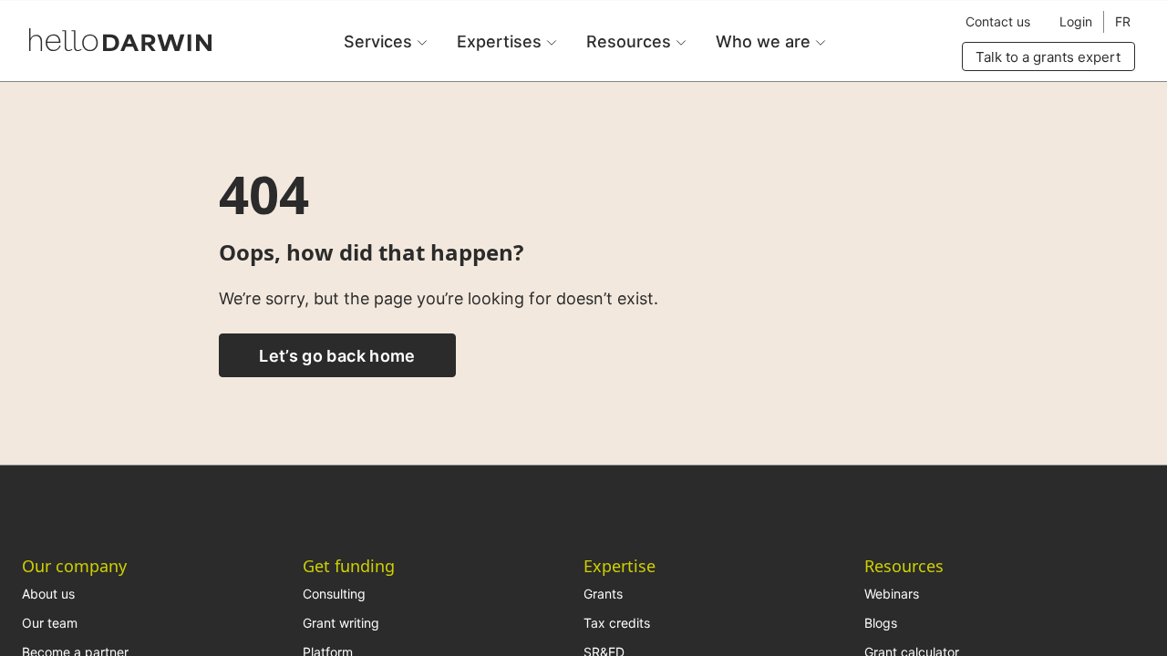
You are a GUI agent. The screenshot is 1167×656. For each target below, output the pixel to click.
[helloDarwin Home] (120, 39)
